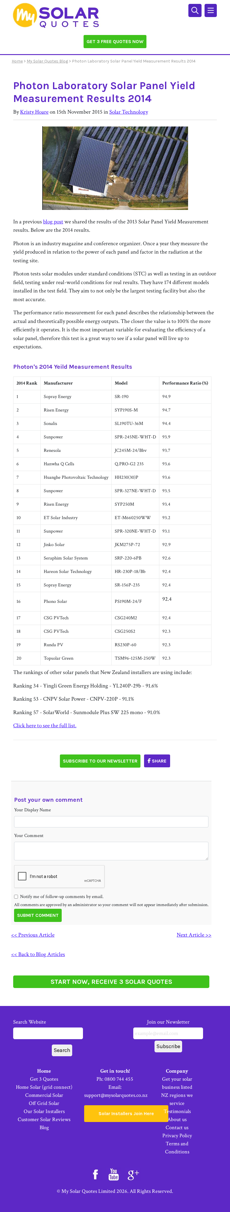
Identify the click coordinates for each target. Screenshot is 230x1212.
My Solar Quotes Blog (47, 61)
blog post (53, 221)
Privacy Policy (177, 1135)
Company (177, 1071)
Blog (44, 1127)
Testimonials (177, 1111)
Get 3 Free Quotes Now (115, 41)
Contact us (177, 1127)
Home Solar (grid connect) (44, 1087)
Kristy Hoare (34, 112)
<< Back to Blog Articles (38, 954)
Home (17, 61)
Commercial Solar (44, 1095)
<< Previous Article (33, 935)
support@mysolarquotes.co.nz (115, 1095)
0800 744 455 (119, 1079)
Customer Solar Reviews (44, 1119)
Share (159, 761)
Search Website (29, 1022)
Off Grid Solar (44, 1103)
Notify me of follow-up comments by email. (62, 897)
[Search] (195, 9)
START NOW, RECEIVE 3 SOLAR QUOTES (111, 982)
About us (177, 1119)
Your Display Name (32, 810)
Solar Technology (128, 112)
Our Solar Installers (44, 1111)
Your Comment (28, 836)
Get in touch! (115, 1071)
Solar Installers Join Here (126, 1113)
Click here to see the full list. (44, 725)
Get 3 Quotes (44, 1079)
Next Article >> (194, 935)
